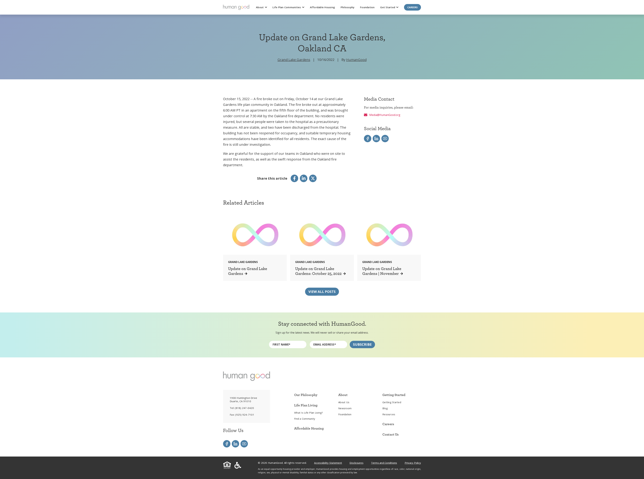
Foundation (367, 7)
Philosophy (348, 7)
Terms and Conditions (384, 462)
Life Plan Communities (287, 7)
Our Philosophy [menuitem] (305, 395)
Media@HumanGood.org (384, 115)
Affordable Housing (322, 7)
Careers (412, 7)
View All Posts (322, 291)
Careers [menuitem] (388, 424)
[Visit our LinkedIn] (376, 138)
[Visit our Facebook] (367, 138)
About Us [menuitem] (343, 402)
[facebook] (294, 178)
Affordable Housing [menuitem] (309, 428)
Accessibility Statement (328, 462)
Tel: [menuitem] (242, 408)
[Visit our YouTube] (385, 138)
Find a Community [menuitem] (304, 418)
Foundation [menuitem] (345, 414)
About (260, 7)
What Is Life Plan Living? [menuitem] (308, 412)
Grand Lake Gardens (294, 59)
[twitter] (313, 178)
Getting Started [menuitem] (391, 402)
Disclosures (356, 462)
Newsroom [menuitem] (345, 408)
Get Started (388, 7)
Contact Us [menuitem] (390, 434)
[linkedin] (303, 178)
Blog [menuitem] (385, 408)
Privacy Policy (413, 462)
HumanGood (356, 59)
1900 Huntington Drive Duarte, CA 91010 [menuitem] (243, 399)
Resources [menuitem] (388, 414)
